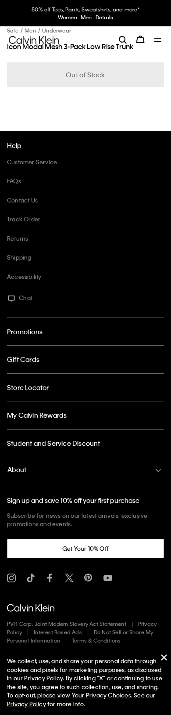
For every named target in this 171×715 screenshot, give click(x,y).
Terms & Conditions (96, 640)
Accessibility (24, 276)
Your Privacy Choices (101, 695)
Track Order (23, 219)
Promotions (25, 331)
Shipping (19, 257)
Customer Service (32, 162)
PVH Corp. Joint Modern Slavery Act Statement (66, 623)
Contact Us (22, 200)
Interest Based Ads (58, 632)
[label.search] (122, 39)
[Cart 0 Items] (140, 39)
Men (86, 17)
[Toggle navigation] (157, 40)
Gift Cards (23, 359)
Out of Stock (85, 74)
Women (67, 17)
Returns (17, 238)
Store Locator (28, 387)
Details (104, 17)
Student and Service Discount (53, 443)
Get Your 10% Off (85, 548)
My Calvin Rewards (37, 415)
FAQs (14, 180)
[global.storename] (34, 39)
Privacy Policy (26, 704)
